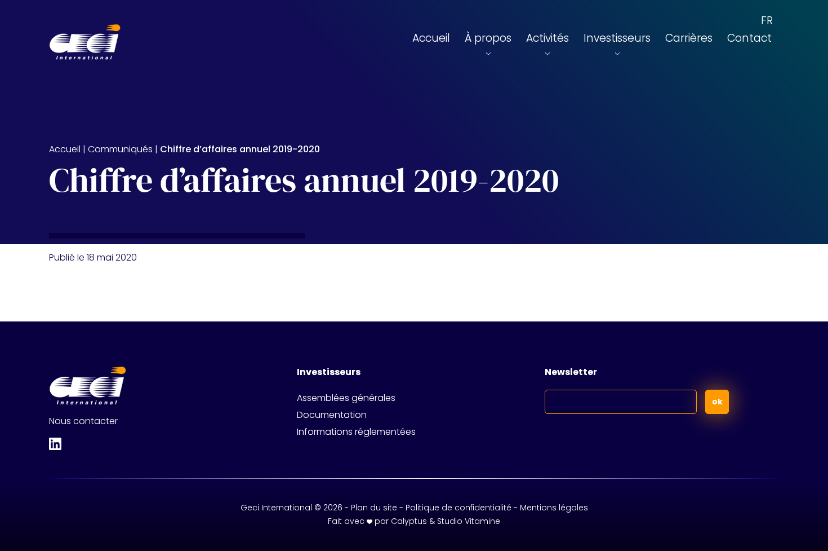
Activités (547, 38)
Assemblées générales (346, 397)
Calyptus (409, 521)
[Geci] (85, 42)
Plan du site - (378, 507)
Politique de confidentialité (458, 507)
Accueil (431, 38)
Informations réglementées (356, 431)
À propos (488, 38)
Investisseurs (617, 38)
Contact (749, 38)
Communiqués (120, 149)
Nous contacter (83, 421)
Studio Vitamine (468, 521)
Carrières (689, 38)
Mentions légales (554, 507)
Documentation (332, 414)
